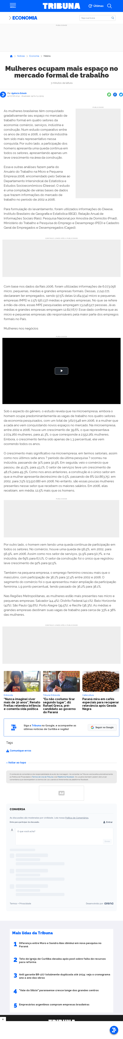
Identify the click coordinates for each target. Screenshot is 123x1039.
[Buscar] (113, 18)
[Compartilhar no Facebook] (115, 94)
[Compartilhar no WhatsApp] (109, 94)
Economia (24, 18)
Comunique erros (20, 750)
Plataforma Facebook (65, 777)
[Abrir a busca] (109, 6)
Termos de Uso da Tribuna (42, 777)
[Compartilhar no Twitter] (121, 94)
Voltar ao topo (17, 762)
